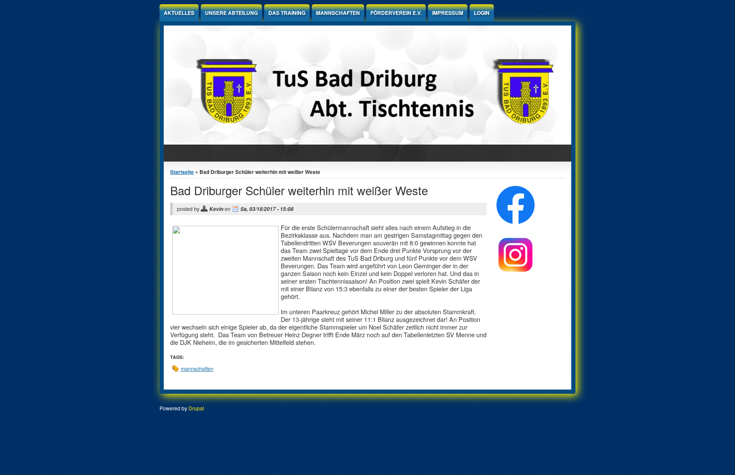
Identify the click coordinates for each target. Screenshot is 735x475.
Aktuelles (179, 13)
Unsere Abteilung (231, 13)
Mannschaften (338, 13)
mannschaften (197, 368)
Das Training (286, 13)
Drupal (196, 408)
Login (482, 13)
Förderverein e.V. (396, 13)
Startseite (182, 172)
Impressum (447, 13)
